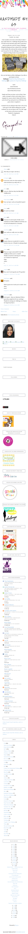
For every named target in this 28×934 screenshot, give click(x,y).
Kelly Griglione (7, 616)
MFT (5, 749)
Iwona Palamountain (9, 627)
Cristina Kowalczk (8, 701)
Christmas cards (7, 753)
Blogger (16, 925)
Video (5, 829)
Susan (5, 208)
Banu (5, 217)
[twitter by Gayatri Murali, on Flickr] (8, 342)
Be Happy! (15, 898)
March (14, 910)
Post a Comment (5, 309)
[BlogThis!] (12, 158)
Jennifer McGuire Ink (9, 587)
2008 (13, 917)
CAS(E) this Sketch (8, 760)
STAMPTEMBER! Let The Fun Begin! (12, 623)
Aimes (5, 249)
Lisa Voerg (6, 229)
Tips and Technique (8, 826)
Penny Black (6, 764)
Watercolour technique (8, 789)
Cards (5, 799)
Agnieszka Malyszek (9, 604)
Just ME (6, 640)
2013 (13, 851)
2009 (13, 915)
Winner (5, 824)
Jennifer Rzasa (7, 710)
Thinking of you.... (15, 878)
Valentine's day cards (8, 806)
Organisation (6, 812)
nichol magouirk (8, 649)
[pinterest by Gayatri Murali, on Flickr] (5, 343)
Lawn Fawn (6, 781)
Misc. (5, 791)
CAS (10, 159)
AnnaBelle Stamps (8, 774)
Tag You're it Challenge (9, 795)
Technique (6, 820)
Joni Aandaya (7, 678)
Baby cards (6, 816)
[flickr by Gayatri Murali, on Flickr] (22, 342)
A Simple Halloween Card (10, 702)
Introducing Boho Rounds (11, 688)
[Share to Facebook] (15, 158)
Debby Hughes (7, 622)
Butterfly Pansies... (15, 880)
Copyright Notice (14, 28)
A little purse (15, 885)
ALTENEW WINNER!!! (9, 679)
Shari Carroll (7, 658)
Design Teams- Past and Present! (13, 29)
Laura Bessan (7, 692)
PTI (4, 743)
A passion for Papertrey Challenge (17, 80)
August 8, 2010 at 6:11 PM (12, 305)
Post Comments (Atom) (13, 314)
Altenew (5, 778)
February (14, 911)
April (14, 908)
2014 (13, 849)
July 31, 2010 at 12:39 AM (11, 204)
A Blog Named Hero (8, 779)
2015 (13, 847)
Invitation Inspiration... (10, 697)
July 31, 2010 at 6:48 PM (11, 265)
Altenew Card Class (9, 711)
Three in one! (15, 870)
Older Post (24, 311)
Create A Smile (7, 814)
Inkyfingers (7, 278)
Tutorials (5, 835)
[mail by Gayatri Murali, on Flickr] (4, 342)
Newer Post (4, 311)
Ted (5, 238)
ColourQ (6, 783)
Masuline (6, 810)
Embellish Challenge (8, 793)
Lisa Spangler (7, 645)
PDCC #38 (15, 883)
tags (5, 776)
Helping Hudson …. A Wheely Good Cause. (15, 867)
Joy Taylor (6, 633)
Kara (5, 188)
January (14, 913)
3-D (5, 762)
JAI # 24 (15, 901)
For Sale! (17, 31)
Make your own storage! (15, 895)
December (14, 857)
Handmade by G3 (14, 21)
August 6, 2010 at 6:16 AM (12, 290)
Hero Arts (6, 758)
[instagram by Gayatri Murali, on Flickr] (18, 342)
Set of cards (19, 159)
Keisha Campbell (8, 669)
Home (4, 28)
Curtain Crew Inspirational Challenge (12, 768)
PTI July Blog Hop (15, 875)
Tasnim (6, 654)
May (14, 907)
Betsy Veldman (7, 664)
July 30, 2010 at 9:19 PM (11, 195)
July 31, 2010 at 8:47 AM (11, 234)
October (14, 860)
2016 (13, 846)
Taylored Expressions (8, 756)
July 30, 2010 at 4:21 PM (11, 184)
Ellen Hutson (6, 827)
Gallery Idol (6, 818)
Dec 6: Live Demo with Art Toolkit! (12, 646)
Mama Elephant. (7, 808)
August (14, 864)
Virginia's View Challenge (9, 822)
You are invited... (15, 896)
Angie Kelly (7, 682)
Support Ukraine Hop (9, 655)
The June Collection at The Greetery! (13, 665)
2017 (14, 844)
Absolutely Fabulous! (15, 890)
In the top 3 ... (15, 900)
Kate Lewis (6, 294)
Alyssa (5, 169)
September (14, 862)
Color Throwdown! (15, 886)
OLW (13, 159)
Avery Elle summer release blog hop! (13, 641)
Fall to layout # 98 (15, 891)
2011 (13, 854)
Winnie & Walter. (7, 751)
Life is (15, 888)
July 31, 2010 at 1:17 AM (11, 213)
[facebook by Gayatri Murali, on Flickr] (12, 342)
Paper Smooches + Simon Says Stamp (13, 706)
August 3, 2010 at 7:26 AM (12, 274)
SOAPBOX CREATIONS (10, 610)
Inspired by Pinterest (8, 801)
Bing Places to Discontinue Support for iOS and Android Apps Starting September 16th (13, 636)
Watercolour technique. (9, 804)
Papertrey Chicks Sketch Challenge (15, 903)
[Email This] (11, 158)
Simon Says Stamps (8, 745)
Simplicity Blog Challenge (15, 79)
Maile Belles (7, 687)
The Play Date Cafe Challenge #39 (15, 873)
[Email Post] (14, 147)
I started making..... (15, 868)
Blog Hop (6, 772)
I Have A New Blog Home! (10, 650)
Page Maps (6, 833)
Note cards (15, 872)
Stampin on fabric (15, 893)
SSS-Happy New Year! (9, 693)
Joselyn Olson (7, 705)
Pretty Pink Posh (7, 747)
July (14, 865)
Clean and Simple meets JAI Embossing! (15, 881)
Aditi (5, 831)
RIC (5, 766)
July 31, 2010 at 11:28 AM (11, 245)
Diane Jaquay (7, 199)
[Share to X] (14, 158)
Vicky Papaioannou (8, 581)
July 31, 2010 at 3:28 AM (11, 225)
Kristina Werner (8, 593)
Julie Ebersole (7, 673)
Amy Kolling (7, 599)
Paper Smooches (7, 803)
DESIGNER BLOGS (20, 932)
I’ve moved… (7, 674)
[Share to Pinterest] (16, 158)
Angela (5, 269)
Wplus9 (5, 755)
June (14, 905)
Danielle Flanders (8, 696)
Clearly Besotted (7, 770)
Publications (6, 797)
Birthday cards (7, 787)
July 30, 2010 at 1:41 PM (11, 174)
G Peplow (6, 178)
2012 (13, 852)
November (14, 859)
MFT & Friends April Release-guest (12, 670)
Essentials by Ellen (8, 785)
